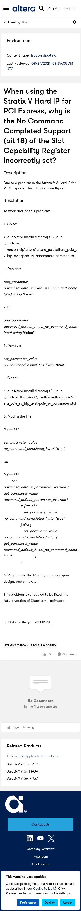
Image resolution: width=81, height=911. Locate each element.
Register (54, 8)
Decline (50, 902)
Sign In (70, 8)
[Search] (41, 8)
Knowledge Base (18, 22)
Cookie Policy (42, 888)
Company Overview (40, 849)
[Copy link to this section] (30, 173)
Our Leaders (40, 864)
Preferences (28, 902)
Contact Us (41, 824)
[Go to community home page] (24, 8)
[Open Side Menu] (6, 8)
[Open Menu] (74, 22)
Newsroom (40, 856)
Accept (67, 902)
